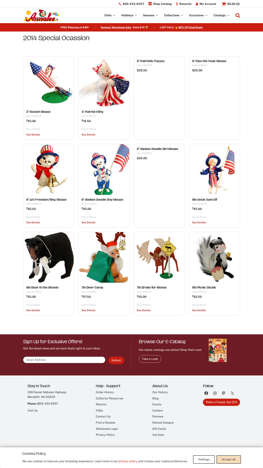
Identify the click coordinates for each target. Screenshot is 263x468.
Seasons (148, 15)
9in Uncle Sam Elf (204, 199)
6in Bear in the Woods (42, 287)
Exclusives (196, 15)
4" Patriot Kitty (92, 112)
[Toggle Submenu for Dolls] (114, 15)
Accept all (229, 459)
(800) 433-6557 (47, 403)
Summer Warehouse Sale (116, 27)
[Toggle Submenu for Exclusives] (206, 15)
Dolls (108, 15)
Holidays (127, 15)
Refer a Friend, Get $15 (221, 402)
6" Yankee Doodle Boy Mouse (102, 199)
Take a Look (150, 359)
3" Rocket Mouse (38, 112)
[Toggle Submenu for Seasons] (157, 15)
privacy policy (128, 461)
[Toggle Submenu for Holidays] (136, 15)
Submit (116, 360)
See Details (33, 134)
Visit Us (32, 410)
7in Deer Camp (92, 287)
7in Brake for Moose (152, 287)
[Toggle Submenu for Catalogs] (228, 15)
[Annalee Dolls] (41, 15)
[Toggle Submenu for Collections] (182, 15)
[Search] (238, 15)
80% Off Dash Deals (190, 27)
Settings (203, 459)
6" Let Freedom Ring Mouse (46, 199)
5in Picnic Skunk (204, 287)
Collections (171, 15)
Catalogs (219, 15)
